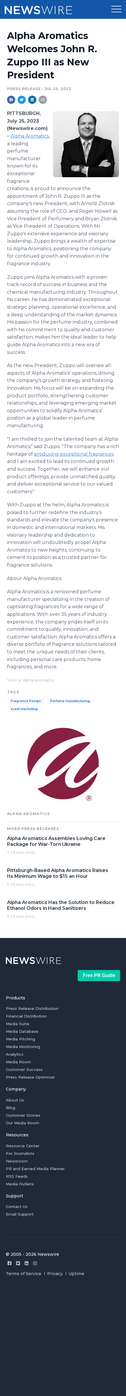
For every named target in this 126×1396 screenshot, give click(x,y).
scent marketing (24, 709)
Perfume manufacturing (70, 701)
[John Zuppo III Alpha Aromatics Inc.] (86, 144)
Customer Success (24, 1069)
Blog (10, 1107)
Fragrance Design (26, 701)
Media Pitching (20, 1039)
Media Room (18, 1061)
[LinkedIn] (26, 1263)
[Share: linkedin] (32, 100)
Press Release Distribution (32, 1008)
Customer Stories (23, 1115)
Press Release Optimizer (30, 1077)
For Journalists (20, 1153)
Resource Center (23, 1145)
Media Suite (17, 1023)
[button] (116, 9)
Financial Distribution (26, 1016)
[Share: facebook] (11, 100)
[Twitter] (18, 1263)
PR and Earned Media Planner (35, 1168)
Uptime (76, 1273)
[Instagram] (35, 1263)
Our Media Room (22, 1122)
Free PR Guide (99, 975)
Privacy (55, 1273)
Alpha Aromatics (30, 136)
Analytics (14, 1054)
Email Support (20, 1214)
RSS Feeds (17, 1176)
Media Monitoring (23, 1046)
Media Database (22, 1031)
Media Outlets (20, 1184)
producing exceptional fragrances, (74, 454)
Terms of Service (23, 1273)
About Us (15, 1100)
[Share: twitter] (21, 100)
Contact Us (17, 1206)
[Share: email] (43, 100)
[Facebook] (9, 1263)
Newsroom (17, 1161)
